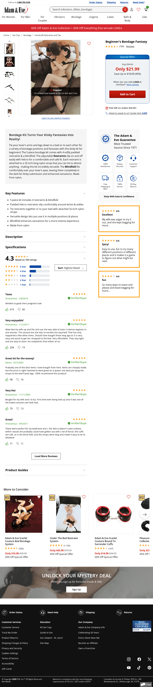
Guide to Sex (46, 632)
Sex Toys (16, 35)
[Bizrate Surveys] (147, 630)
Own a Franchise (86, 648)
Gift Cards (7, 668)
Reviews (130, 46)
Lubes (110, 17)
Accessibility (8, 663)
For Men (25, 17)
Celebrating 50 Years (88, 632)
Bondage (76, 17)
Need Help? (139, 2)
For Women (8, 17)
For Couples (42, 18)
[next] (8, 116)
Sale (144, 17)
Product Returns (10, 637)
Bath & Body (127, 18)
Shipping (111, 2)
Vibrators (59, 17)
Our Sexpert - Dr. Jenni (51, 637)
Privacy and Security (12, 648)
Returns (124, 2)
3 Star (23, 275)
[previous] (10, 41)
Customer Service (10, 627)
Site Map (44, 643)
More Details (133, 84)
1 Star (23, 284)
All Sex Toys (46, 627)
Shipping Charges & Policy (15, 643)
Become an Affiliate (88, 643)
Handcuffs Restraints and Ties (48, 35)
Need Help (52, 612)
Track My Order (9, 632)
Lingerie (93, 17)
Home (6, 35)
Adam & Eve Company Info (91, 627)
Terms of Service (10, 658)
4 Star (23, 271)
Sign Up (76, 589)
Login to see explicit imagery (56, 118)
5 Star (23, 266)
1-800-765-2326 (23, 2)
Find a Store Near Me (89, 637)
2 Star (23, 280)
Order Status (95, 2)
